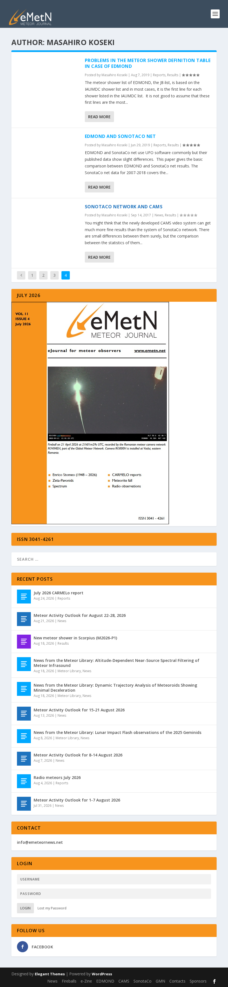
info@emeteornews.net (40, 842)
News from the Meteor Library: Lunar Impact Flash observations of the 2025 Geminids (117, 732)
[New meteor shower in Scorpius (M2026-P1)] (24, 642)
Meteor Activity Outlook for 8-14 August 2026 (78, 755)
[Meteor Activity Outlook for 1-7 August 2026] (24, 804)
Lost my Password (52, 908)
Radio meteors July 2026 (57, 777)
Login (25, 908)
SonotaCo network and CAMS (124, 207)
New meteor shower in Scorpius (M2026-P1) (75, 637)
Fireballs (69, 981)
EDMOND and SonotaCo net (120, 136)
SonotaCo (142, 981)
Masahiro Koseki (114, 75)
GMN (160, 981)
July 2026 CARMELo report (58, 592)
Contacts (177, 981)
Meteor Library (69, 671)
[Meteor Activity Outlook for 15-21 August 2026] (24, 714)
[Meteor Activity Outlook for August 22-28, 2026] (24, 619)
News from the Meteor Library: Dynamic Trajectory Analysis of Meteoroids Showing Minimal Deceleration (115, 687)
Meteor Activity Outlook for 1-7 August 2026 (77, 800)
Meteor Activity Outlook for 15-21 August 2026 (79, 710)
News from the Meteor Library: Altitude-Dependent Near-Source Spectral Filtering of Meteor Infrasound (116, 663)
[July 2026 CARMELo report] (24, 596)
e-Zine (86, 981)
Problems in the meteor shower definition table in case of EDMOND (148, 63)
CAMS (123, 981)
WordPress (102, 973)
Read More (99, 116)
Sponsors (198, 981)
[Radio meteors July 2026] (24, 781)
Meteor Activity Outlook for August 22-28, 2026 (80, 615)
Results (172, 75)
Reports (159, 75)
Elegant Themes (50, 973)
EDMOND (105, 981)
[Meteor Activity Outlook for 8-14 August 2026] (24, 759)
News (159, 215)
